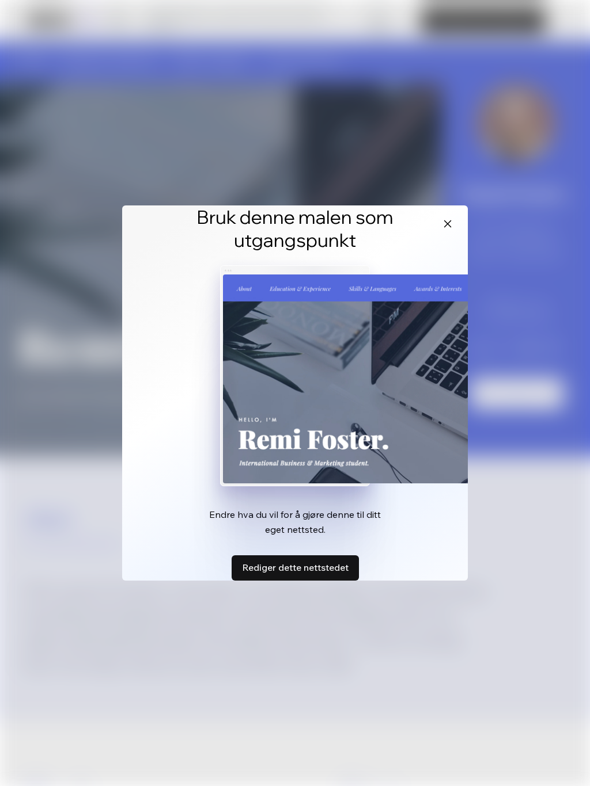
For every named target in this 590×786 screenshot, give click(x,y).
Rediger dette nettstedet (295, 567)
